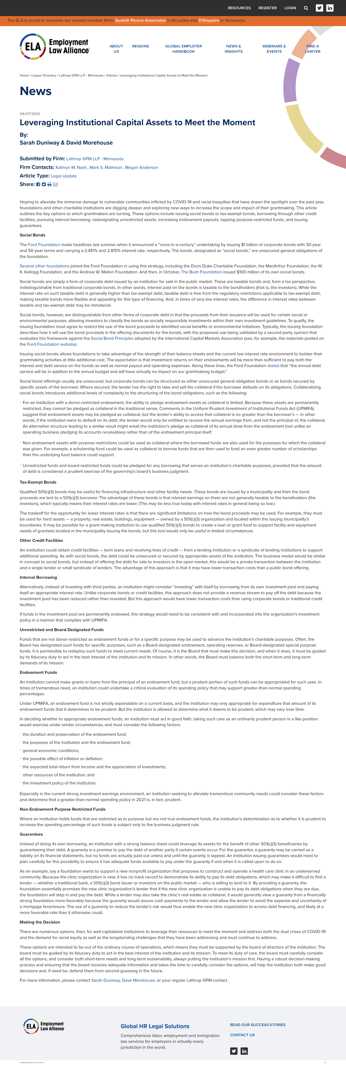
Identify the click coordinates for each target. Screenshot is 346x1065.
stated (273, 365)
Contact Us (242, 1035)
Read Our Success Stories (258, 1025)
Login (290, 8)
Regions (140, 46)
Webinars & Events (274, 49)
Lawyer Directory (43, 75)
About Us (116, 49)
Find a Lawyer (313, 49)
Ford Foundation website (51, 344)
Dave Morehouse (138, 980)
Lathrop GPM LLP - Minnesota (81, 75)
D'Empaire (209, 20)
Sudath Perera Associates (140, 20)
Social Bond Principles (112, 338)
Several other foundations (44, 266)
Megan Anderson (141, 167)
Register (268, 8)
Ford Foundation (44, 244)
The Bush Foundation (201, 272)
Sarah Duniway (105, 980)
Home (24, 75)
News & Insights (234, 49)
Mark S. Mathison (105, 167)
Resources (239, 8)
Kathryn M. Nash (71, 167)
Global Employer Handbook (183, 49)
